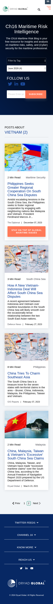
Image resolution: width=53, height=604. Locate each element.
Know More (25, 547)
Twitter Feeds (25, 522)
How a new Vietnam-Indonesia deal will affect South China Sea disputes (25, 290)
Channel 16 (25, 535)
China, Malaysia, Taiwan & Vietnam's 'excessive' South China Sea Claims (25, 454)
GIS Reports (13, 402)
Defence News (14, 324)
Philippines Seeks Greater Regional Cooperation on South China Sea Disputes (24, 189)
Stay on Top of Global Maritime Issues (26, 231)
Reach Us (25, 559)
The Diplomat (13, 222)
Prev (17, 503)
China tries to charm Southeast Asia (23, 375)
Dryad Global (13, 486)
